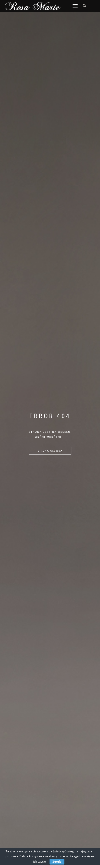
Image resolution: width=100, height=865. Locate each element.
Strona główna (50, 450)
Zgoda (57, 862)
